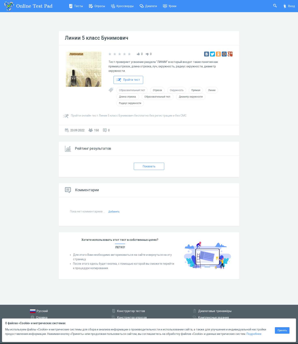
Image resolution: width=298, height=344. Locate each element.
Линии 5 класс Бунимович (96, 38)
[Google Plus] (230, 54)
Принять (282, 330)
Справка (41, 317)
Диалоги (151, 6)
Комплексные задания (213, 317)
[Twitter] (212, 54)
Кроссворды (125, 6)
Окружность (176, 90)
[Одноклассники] (218, 54)
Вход (291, 6)
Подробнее (254, 334)
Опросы (99, 6)
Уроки (172, 6)
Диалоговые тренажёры (215, 311)
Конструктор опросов (132, 317)
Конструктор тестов (131, 311)
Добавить (113, 211)
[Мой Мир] (224, 54)
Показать (149, 166)
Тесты (78, 6)
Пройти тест (131, 79)
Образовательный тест (132, 90)
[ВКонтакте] (206, 54)
